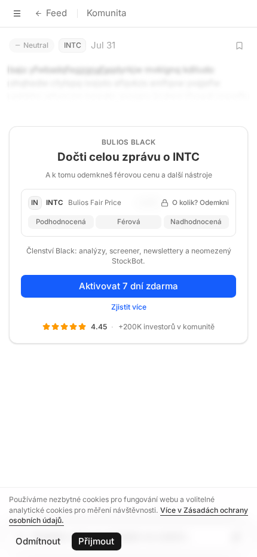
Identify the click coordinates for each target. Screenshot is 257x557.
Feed (56, 13)
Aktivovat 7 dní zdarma (128, 286)
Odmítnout (38, 541)
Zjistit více (128, 306)
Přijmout (96, 541)
